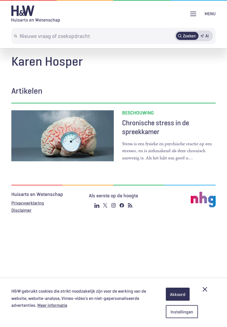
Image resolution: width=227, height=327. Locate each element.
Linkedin (97, 205)
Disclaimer (21, 210)
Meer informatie (52, 305)
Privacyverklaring (27, 202)
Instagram (113, 205)
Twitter (105, 205)
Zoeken (189, 35)
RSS (130, 205)
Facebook (122, 205)
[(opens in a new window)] (182, 199)
